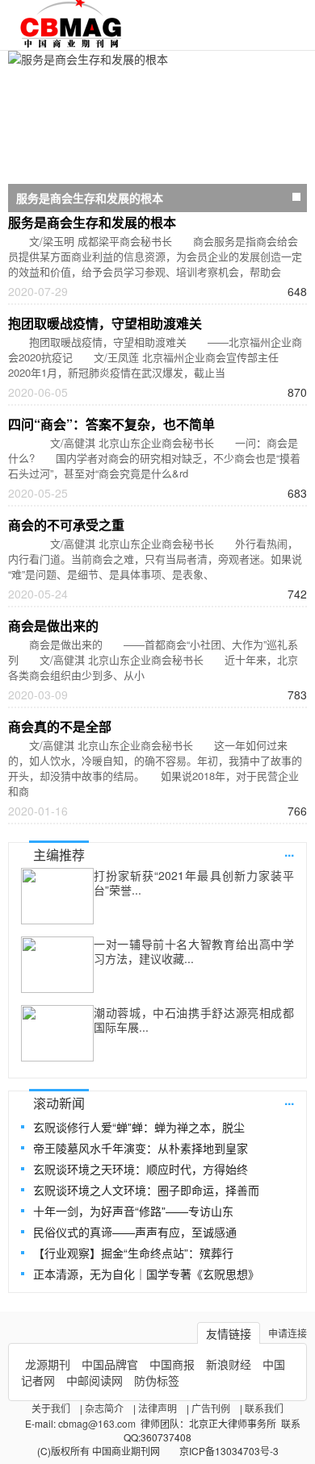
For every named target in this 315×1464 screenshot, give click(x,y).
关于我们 (51, 1408)
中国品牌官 (110, 1364)
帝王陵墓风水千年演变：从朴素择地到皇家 (140, 1148)
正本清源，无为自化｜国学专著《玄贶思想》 (146, 1274)
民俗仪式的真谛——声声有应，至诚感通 (135, 1232)
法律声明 (157, 1408)
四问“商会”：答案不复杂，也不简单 (111, 424)
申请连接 (287, 1333)
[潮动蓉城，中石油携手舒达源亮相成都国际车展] (57, 1033)
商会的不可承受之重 (66, 524)
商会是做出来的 (53, 625)
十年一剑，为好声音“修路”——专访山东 (133, 1211)
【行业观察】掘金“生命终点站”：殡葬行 (133, 1253)
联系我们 (264, 1408)
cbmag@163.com (97, 1423)
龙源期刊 (47, 1364)
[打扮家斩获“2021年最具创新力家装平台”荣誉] (57, 896)
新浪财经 (228, 1364)
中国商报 (172, 1364)
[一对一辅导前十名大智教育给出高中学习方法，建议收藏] (57, 964)
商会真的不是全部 (59, 726)
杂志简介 (104, 1408)
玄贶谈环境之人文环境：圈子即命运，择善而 (146, 1190)
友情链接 (228, 1333)
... (289, 851)
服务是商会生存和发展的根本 (92, 222)
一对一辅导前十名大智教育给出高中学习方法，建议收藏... (194, 951)
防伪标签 (156, 1380)
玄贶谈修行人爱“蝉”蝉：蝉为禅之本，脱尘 (139, 1127)
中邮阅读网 (94, 1380)
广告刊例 (210, 1408)
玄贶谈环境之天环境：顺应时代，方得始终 (140, 1169)
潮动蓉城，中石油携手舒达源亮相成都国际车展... (194, 1019)
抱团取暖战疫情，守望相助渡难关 (105, 323)
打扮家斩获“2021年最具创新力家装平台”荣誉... (194, 882)
